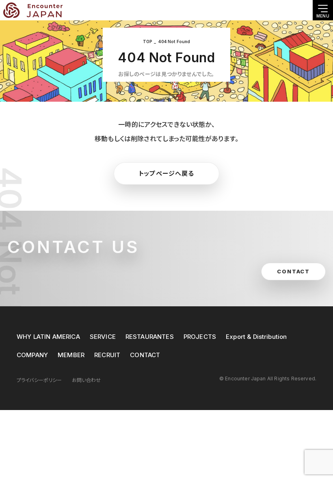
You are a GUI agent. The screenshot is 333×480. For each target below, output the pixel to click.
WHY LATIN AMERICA (48, 336)
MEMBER (71, 355)
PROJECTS (200, 336)
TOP (147, 41)
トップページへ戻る (166, 173)
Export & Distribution (256, 336)
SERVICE (103, 336)
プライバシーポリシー (39, 380)
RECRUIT (107, 355)
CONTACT (145, 355)
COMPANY (32, 355)
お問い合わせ (86, 380)
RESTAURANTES (149, 336)
